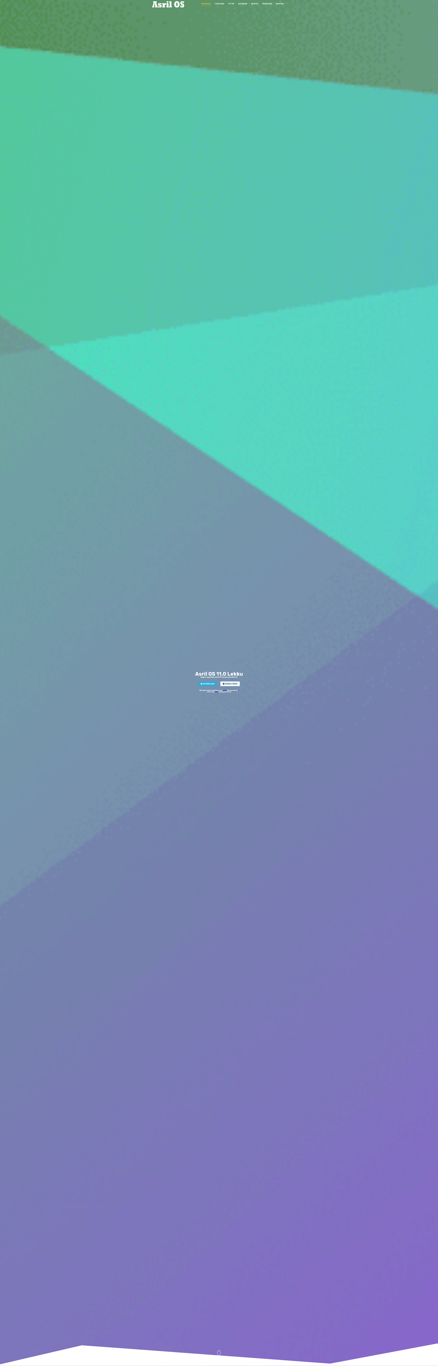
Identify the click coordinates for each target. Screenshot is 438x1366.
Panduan (267, 4)
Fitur (231, 4)
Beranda (206, 4)
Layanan (242, 4)
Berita (254, 4)
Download (208, 683)
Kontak (280, 4)
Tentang (219, 4)
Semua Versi (230, 683)
